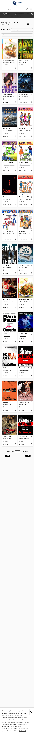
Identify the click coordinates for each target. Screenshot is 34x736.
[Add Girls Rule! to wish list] (31, 136)
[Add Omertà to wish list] (15, 342)
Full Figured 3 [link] (7, 299)
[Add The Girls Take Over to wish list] (15, 239)
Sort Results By (5, 30)
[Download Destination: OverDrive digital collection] (17, 4)
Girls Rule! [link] (22, 128)
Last (28, 455)
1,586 (8, 452)
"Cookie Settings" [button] (22, 724)
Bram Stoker (7, 199)
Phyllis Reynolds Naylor (25, 130)
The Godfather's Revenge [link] (25, 436)
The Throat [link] (6, 265)
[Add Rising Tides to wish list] (15, 136)
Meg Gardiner (7, 370)
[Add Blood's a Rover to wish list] (31, 68)
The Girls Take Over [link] (9, 231)
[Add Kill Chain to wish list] (15, 376)
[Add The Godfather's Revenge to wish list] (31, 444)
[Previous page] (4, 452)
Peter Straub (7, 267)
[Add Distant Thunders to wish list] (31, 102)
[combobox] (13, 9)
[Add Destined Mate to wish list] (31, 342)
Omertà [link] (5, 334)
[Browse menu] (31, 9)
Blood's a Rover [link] (23, 60)
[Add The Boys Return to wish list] (15, 171)
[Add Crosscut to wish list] (15, 410)
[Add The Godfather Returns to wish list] (31, 376)
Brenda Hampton (8, 301)
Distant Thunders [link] (24, 94)
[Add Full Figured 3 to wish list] (15, 307)
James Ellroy (23, 62)
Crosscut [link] (5, 402)
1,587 (12, 452)
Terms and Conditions (8, 713)
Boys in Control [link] (23, 163)
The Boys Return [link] (8, 163)
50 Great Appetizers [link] (9, 60)
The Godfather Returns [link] (25, 368)
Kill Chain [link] (6, 368)
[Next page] (31, 452)
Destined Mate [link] (23, 334)
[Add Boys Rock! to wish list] (31, 239)
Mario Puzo (7, 336)
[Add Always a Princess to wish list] (31, 410)
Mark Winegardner (24, 370)
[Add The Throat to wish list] (15, 273)
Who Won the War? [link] (24, 197)
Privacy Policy (22, 713)
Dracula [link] (5, 197)
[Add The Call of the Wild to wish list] (31, 273)
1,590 (27, 452)
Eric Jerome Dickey (9, 96)
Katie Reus (23, 336)
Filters (4, 35)
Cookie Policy (23, 731)
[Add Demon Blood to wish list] (15, 444)
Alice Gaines (23, 404)
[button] (28, 24)
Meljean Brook (8, 438)
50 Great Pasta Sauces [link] (25, 299)
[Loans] (27, 10)
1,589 (22, 452)
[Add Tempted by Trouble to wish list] (15, 102)
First (7, 455)
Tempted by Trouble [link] (9, 94)
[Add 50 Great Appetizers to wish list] (15, 68)
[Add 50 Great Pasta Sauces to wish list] (31, 307)
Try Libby (6, 14)
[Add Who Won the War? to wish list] (31, 205)
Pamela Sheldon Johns (9, 62)
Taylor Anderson (24, 96)
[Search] (2, 9)
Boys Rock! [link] (22, 231)
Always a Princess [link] (24, 402)
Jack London (23, 267)
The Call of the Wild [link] (25, 265)
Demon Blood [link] (7, 436)
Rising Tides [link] (6, 128)
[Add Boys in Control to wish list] (31, 171)
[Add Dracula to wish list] (15, 205)
